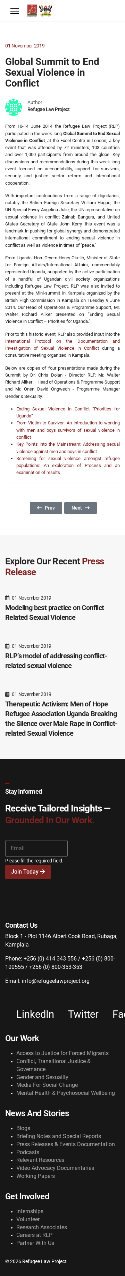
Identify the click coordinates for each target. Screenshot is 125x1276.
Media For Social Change (47, 1085)
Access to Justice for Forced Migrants (62, 1053)
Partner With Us (35, 1243)
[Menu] (14, 11)
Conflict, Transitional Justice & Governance (53, 1065)
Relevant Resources (40, 1160)
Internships (29, 1211)
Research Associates (41, 1227)
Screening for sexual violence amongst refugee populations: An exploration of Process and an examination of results (68, 465)
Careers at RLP (34, 1235)
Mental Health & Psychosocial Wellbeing (65, 1093)
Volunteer (28, 1219)
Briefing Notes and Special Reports (58, 1136)
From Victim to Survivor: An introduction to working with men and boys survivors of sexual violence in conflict (68, 430)
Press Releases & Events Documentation (65, 1144)
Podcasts (27, 1152)
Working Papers (35, 1176)
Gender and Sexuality (42, 1077)
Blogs (23, 1128)
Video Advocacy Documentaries (55, 1168)
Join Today (25, 871)
